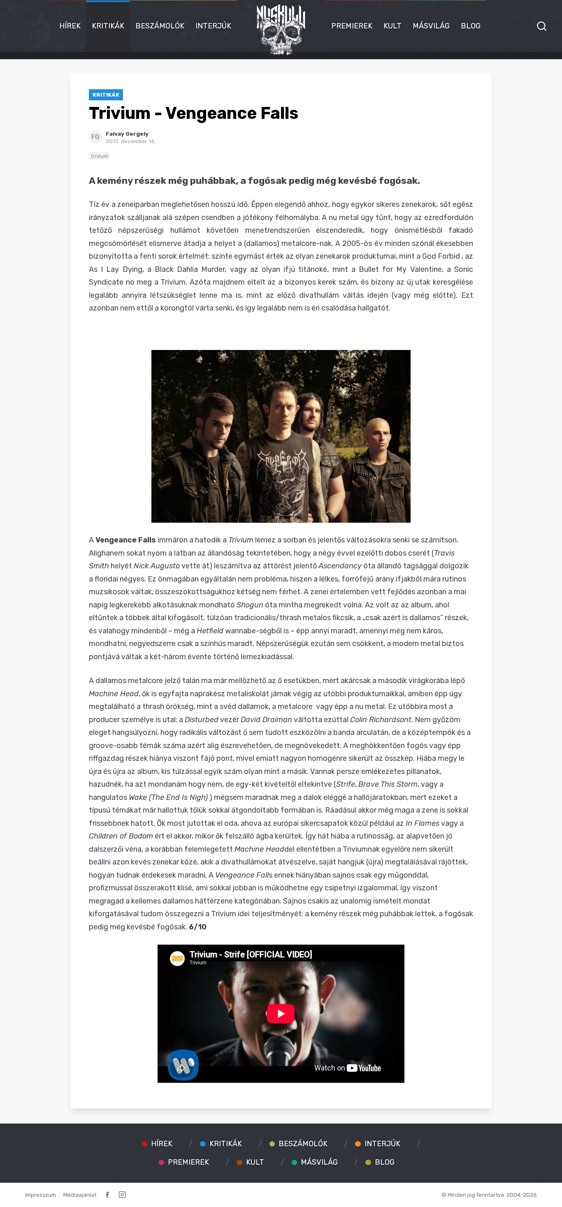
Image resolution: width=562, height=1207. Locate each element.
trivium (99, 156)
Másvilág (431, 25)
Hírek (70, 25)
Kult (392, 25)
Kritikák (108, 25)
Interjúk (213, 25)
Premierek (351, 25)
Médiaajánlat (79, 1194)
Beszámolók (159, 25)
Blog (471, 25)
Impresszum (40, 1194)
